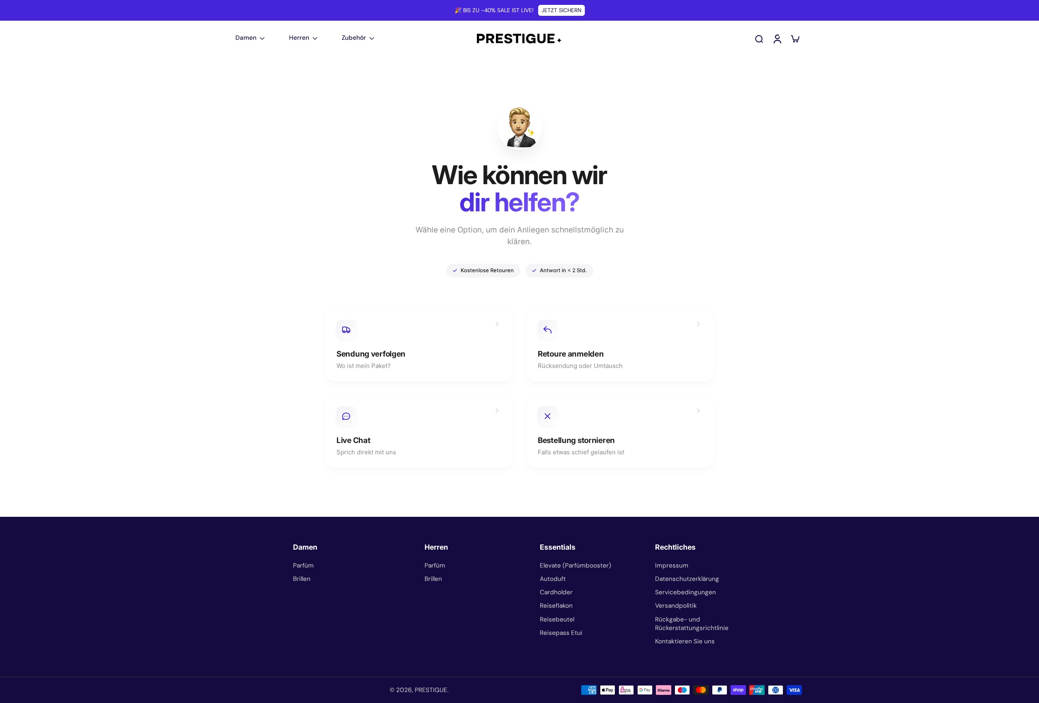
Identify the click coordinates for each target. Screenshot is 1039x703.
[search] (759, 38)
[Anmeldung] (777, 38)
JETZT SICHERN (561, 10)
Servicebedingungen (685, 592)
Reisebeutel (557, 619)
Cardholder (556, 592)
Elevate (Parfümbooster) (575, 565)
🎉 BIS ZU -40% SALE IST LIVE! (494, 10)
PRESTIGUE (431, 690)
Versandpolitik (676, 606)
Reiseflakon (556, 606)
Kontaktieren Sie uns (685, 641)
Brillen (301, 579)
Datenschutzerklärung (687, 579)
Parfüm (303, 565)
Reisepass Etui (561, 633)
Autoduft (553, 579)
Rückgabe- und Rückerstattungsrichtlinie (692, 623)
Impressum (671, 565)
